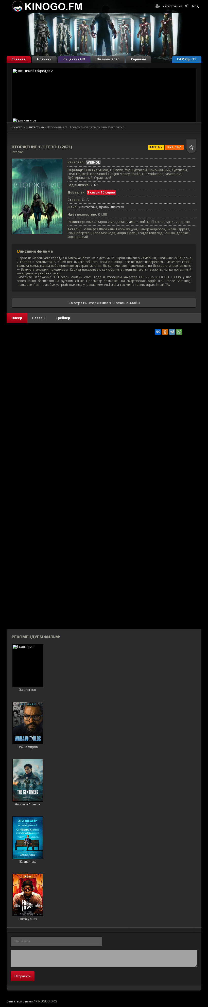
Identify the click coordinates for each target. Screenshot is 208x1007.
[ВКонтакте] (158, 332)
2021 (95, 185)
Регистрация (172, 6)
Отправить (22, 976)
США (85, 200)
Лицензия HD (74, 59)
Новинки (44, 59)
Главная (19, 59)
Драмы (104, 207)
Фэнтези (117, 207)
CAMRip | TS (186, 59)
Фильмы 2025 (108, 59)
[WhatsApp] (179, 332)
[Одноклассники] (165, 332)
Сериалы (138, 59)
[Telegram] (172, 332)
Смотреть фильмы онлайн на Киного (47, 6)
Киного (17, 127)
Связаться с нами (20, 1001)
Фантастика (35, 127)
